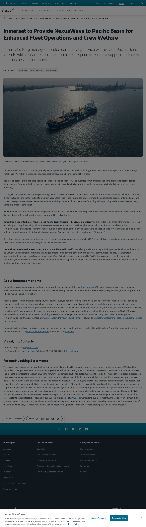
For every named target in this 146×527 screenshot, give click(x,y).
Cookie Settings (98, 518)
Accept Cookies (119, 518)
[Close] (141, 518)
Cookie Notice (73, 524)
